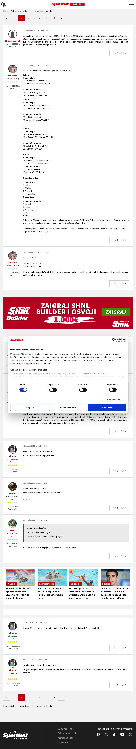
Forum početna (9, 11)
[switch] (53, 390)
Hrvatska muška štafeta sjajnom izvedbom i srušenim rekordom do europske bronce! (18, 593)
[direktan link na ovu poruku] (47, 30)
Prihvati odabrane (68, 407)
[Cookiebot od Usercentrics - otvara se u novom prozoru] (114, 340)
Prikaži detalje (113, 399)
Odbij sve (29, 407)
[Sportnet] (68, 4)
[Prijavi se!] (3, 5)
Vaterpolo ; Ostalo (44, 11)
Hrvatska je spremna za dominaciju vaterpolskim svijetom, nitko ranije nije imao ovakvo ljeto (82, 593)
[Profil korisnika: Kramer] (13, 486)
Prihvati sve (106, 407)
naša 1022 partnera (23, 354)
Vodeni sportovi (26, 11)
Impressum (63, 742)
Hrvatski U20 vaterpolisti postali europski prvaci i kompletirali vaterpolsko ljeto (50, 593)
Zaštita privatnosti (66, 733)
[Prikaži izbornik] (131, 5)
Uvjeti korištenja (65, 728)
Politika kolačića (65, 737)
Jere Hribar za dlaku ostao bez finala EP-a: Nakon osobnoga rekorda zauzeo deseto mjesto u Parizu (114, 593)
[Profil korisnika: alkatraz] (13, 449)
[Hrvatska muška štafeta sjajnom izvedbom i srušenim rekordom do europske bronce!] (20, 577)
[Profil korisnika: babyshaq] (13, 69)
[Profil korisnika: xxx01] (13, 523)
